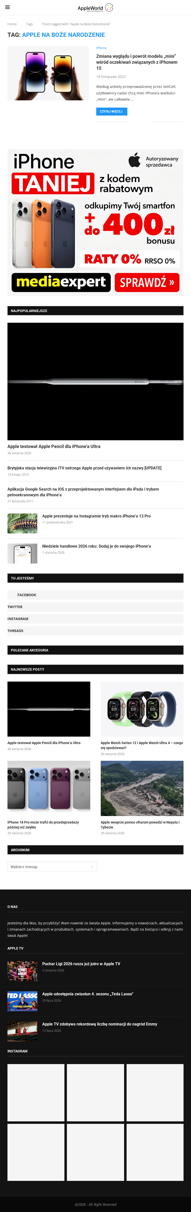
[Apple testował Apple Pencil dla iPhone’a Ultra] (95, 381)
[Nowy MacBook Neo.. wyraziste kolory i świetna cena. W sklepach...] (36, 1152)
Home (12, 24)
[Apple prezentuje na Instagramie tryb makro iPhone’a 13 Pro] (22, 523)
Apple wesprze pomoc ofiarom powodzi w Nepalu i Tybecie (140, 824)
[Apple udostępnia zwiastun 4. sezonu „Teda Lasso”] (22, 1001)
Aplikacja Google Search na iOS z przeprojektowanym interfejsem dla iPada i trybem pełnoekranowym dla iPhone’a (83, 492)
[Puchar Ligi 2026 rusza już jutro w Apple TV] (22, 971)
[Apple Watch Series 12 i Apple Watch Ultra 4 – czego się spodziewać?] (142, 709)
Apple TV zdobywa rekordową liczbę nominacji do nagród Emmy (99, 1024)
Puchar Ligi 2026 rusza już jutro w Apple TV (81, 963)
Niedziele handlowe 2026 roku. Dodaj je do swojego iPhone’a (96, 546)
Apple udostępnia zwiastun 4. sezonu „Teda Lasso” (88, 994)
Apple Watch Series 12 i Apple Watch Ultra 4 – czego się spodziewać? (142, 745)
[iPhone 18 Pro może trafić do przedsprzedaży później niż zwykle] (48, 788)
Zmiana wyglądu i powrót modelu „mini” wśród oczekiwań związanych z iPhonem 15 (137, 62)
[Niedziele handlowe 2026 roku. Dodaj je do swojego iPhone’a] (22, 554)
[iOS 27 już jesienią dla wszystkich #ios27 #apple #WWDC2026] (95, 1092)
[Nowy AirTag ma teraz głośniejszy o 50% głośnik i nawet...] (155, 1152)
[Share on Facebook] (136, 122)
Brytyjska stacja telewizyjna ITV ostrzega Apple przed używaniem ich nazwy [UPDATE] (84, 468)
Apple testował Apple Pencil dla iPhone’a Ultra (53, 446)
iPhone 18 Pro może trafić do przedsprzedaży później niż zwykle (43, 824)
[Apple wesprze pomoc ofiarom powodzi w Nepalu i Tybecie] (142, 788)
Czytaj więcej (111, 111)
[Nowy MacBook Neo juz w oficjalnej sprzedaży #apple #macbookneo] (155, 1092)
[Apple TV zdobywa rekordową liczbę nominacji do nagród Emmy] (22, 1031)
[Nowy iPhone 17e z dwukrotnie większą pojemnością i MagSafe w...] (95, 1152)
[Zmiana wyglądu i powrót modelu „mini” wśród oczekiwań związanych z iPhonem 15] (48, 73)
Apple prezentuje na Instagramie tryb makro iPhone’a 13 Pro (96, 516)
